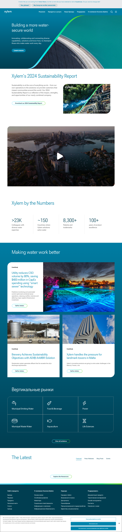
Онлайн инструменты (94, 500)
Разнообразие (65, 503)
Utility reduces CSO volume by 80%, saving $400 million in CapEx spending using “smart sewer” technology (25, 279)
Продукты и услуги (54, 12)
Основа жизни (38, 495)
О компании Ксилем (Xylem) (98, 12)
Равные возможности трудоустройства (73, 506)
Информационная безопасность (44, 509)
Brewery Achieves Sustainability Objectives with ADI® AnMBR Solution (33, 356)
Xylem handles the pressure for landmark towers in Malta (84, 356)
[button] (61, 156)
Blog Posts (100, 458)
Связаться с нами (93, 506)
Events (108, 458)
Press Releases (89, 458)
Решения (42, 12)
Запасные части (12, 503)
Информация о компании (42, 506)
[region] (61, 523)
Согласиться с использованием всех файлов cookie (93, 528)
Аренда (9, 509)
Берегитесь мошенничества (69, 509)
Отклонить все (93, 523)
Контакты (91, 503)
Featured (79, 458)
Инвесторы (37, 500)
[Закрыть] (119, 523)
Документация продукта (95, 495)
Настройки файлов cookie (93, 519)
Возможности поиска (67, 498)
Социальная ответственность (43, 503)
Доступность (65, 500)
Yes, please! (25, 5)
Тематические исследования (97, 498)
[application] (61, 156)
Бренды (9, 495)
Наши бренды (69, 12)
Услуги (9, 506)
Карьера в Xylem (66, 495)
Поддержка (81, 12)
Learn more (18, 50)
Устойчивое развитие (41, 498)
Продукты (10, 500)
